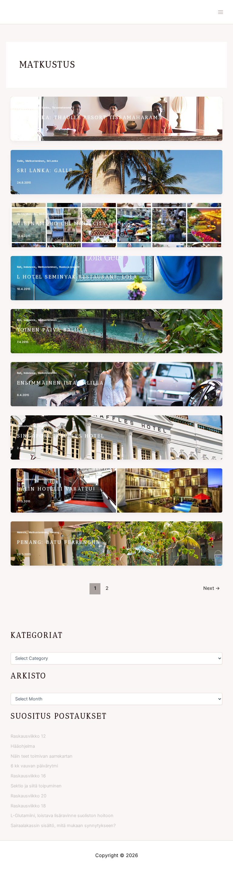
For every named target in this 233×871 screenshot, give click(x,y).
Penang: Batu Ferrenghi (58, 542)
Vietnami (65, 213)
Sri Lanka (43, 107)
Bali (19, 266)
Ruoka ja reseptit (69, 266)
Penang (54, 532)
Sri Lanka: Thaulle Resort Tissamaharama (90, 117)
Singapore (44, 425)
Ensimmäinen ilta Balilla (60, 383)
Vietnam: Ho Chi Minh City (62, 223)
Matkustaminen (26, 107)
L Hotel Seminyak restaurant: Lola (77, 277)
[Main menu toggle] (220, 12)
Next (211, 588)
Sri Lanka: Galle (45, 170)
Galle (20, 160)
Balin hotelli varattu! (56, 489)
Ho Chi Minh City (27, 213)
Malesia (21, 532)
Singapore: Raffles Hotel (60, 436)
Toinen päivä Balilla (52, 330)
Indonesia (29, 266)
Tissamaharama (61, 107)
